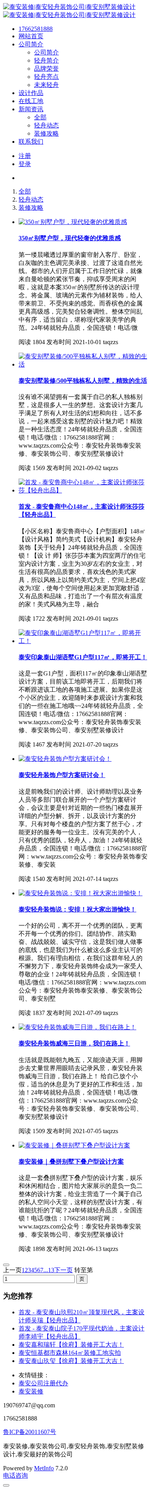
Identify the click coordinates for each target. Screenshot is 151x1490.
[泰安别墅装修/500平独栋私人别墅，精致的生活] (83, 364)
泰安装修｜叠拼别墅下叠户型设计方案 (71, 1161)
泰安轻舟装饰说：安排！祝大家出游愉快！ (77, 909)
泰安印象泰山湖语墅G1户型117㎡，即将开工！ (83, 657)
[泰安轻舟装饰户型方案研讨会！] (65, 758)
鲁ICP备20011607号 (29, 1432)
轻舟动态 (31, 199)
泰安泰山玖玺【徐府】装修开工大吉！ (71, 1361)
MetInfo (44, 1468)
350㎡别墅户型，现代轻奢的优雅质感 (70, 238)
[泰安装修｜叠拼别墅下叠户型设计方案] (74, 1145)
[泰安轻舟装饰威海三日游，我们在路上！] (77, 1027)
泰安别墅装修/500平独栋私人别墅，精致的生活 (83, 380)
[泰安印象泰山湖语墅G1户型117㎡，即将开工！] (83, 641)
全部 (25, 191)
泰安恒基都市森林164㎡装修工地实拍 (70, 1352)
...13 (48, 1270)
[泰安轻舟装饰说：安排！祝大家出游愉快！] (80, 893)
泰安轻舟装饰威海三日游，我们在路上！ (74, 1043)
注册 (25, 156)
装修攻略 (31, 207)
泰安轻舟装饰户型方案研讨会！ (62, 775)
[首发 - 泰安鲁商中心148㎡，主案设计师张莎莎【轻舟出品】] (83, 490)
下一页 (63, 1270)
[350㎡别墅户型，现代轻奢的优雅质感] (73, 222)
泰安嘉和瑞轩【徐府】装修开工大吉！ (71, 1344)
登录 (25, 164)
